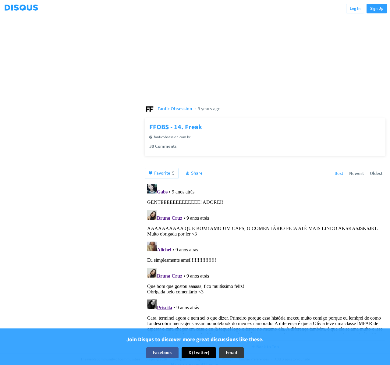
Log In (355, 8)
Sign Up (376, 8)
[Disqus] (265, 257)
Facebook (162, 353)
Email (231, 353)
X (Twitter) (199, 353)
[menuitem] (339, 173)
